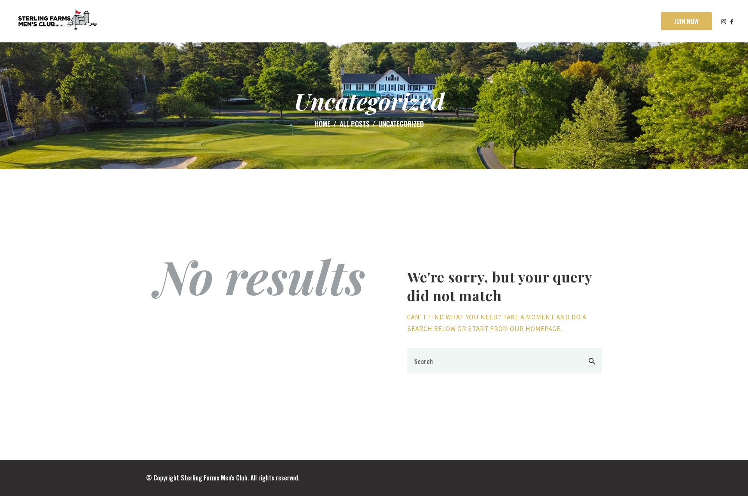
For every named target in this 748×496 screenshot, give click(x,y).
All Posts (354, 124)
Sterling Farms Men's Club (214, 477)
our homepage (535, 328)
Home (322, 124)
